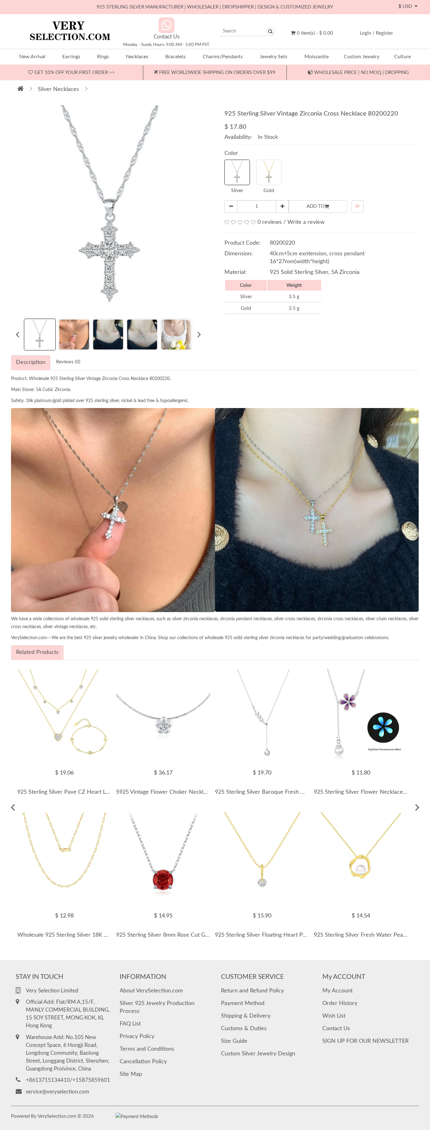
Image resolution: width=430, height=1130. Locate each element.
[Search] (270, 31)
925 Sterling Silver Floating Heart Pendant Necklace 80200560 (293, 935)
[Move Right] (417, 807)
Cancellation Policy (143, 1062)
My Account (337, 991)
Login (365, 33)
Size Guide (234, 1041)
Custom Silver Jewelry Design (258, 1054)
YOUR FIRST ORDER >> (74, 72)
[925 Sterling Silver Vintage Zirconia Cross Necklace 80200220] (110, 208)
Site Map (131, 1074)
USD (407, 6)
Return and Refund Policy (252, 991)
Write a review (306, 222)
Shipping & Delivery (245, 1016)
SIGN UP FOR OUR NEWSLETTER (365, 1041)
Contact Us (336, 1028)
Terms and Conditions (147, 1049)
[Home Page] (20, 89)
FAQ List (130, 1024)
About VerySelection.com (151, 991)
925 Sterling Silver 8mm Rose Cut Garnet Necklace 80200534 (193, 935)
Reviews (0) (68, 362)
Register (384, 33)
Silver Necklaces (58, 89)
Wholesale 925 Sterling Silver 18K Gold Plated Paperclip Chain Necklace (107, 935)
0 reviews (269, 222)
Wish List (333, 1016)
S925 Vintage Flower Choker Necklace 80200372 (177, 792)
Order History (339, 1003)
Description (30, 362)
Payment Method (242, 1003)
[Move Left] (13, 807)
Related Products (37, 652)
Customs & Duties (244, 1028)
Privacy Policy (137, 1036)
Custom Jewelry (361, 56)
